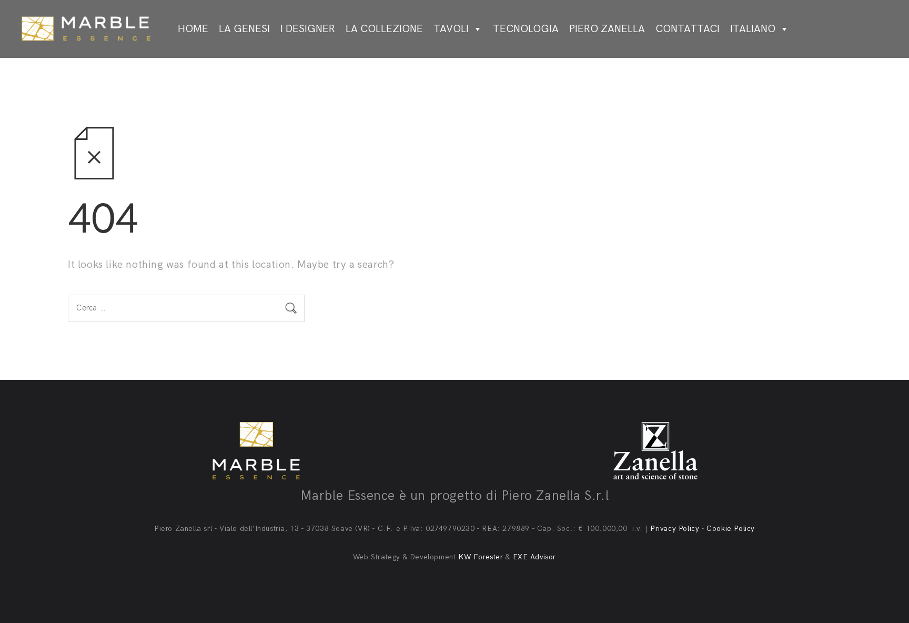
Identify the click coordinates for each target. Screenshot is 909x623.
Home (193, 29)
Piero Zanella (607, 29)
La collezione (384, 29)
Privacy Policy (674, 528)
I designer (307, 29)
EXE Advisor (535, 556)
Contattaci (687, 29)
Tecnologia (526, 29)
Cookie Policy (730, 528)
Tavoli (451, 29)
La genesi (244, 29)
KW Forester (480, 556)
